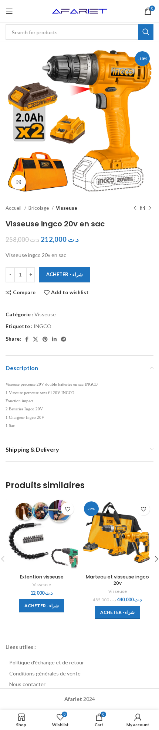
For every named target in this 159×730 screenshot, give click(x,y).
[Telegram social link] (63, 339)
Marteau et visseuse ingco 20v (117, 580)
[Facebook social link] (27, 339)
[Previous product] (135, 208)
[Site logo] (79, 10)
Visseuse (66, 208)
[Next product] (149, 208)
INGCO (42, 326)
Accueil (14, 208)
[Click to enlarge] (18, 182)
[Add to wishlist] (67, 509)
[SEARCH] (145, 32)
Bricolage (39, 208)
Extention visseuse (42, 577)
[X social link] (35, 339)
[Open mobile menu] (9, 11)
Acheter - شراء (64, 274)
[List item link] (79, 662)
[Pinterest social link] (45, 339)
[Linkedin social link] (54, 339)
